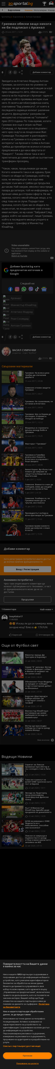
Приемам (27, 1055)
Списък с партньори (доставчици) (21, 1046)
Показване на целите (27, 1063)
